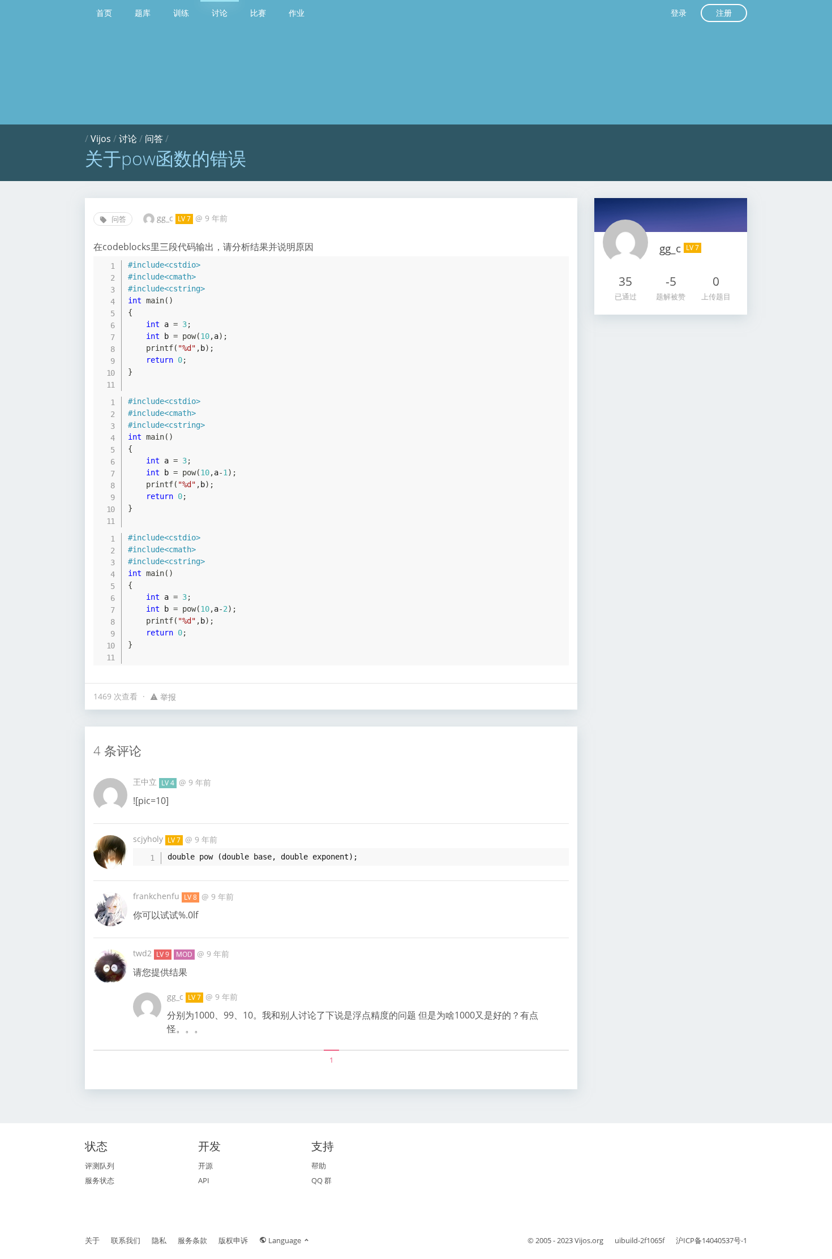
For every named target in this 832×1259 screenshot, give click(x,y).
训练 (181, 12)
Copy (554, 264)
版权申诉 (233, 1240)
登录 (679, 12)
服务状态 (99, 1180)
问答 (154, 138)
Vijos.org (588, 1240)
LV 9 (162, 954)
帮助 (318, 1166)
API (203, 1180)
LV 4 (167, 783)
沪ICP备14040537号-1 (711, 1240)
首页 (104, 12)
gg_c (166, 218)
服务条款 (192, 1240)
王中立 (146, 781)
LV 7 (184, 219)
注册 (724, 12)
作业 (297, 12)
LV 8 (190, 897)
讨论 (220, 12)
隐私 (159, 1240)
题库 (143, 12)
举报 (167, 696)
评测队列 (99, 1166)
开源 (205, 1166)
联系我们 (125, 1240)
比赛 (258, 12)
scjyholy (149, 838)
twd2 (143, 953)
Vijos (101, 138)
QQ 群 (321, 1180)
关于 (92, 1240)
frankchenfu (157, 896)
